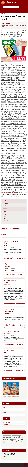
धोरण (5, 205)
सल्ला (5, 222)
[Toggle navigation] (26, 9)
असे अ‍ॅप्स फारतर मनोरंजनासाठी (9, 311)
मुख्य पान (3, 13)
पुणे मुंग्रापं (7, 23)
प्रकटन (5, 211)
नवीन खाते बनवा (6, 422)
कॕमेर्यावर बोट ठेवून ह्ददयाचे (11, 331)
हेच (6, 264)
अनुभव (5, 217)
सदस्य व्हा (24, 258)
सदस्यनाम (5, 407)
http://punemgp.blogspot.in (9, 193)
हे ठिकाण (6, 203)
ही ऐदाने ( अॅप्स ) (9, 350)
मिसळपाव (11, 3)
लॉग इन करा (16, 258)
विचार (5, 213)
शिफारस (6, 220)
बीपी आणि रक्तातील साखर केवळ (11, 242)
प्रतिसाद (5, 215)
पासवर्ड (4, 413)
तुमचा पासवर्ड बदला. (7, 424)
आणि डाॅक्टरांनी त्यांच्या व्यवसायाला (10, 281)
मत (5, 218)
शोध (4, 10)
